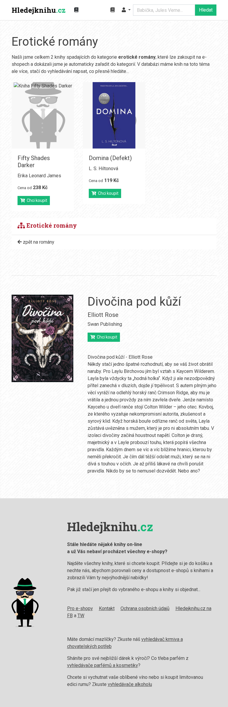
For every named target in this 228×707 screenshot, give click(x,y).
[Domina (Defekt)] (114, 115)
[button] (126, 10)
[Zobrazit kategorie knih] (76, 10)
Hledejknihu (39, 10)
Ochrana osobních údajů (145, 608)
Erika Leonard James (39, 175)
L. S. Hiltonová (103, 168)
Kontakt (107, 608)
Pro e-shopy (80, 608)
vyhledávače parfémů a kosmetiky (102, 665)
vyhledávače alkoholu (130, 684)
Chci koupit (36, 200)
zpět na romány (38, 242)
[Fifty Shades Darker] (43, 115)
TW (80, 615)
